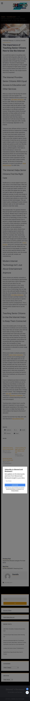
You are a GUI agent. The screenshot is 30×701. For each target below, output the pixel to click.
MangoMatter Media (18, 418)
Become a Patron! (7, 610)
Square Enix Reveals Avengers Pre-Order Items (14, 561)
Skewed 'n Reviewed (15, 689)
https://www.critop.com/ (15, 699)
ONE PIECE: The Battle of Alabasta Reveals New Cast (14, 629)
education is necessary (16, 395)
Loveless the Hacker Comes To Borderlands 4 (13, 648)
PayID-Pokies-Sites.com (8, 617)
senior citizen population (16, 355)
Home (3, 17)
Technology (11, 17)
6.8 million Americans (17, 295)
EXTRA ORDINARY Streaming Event (13, 568)
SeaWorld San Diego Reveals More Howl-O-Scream (13, 653)
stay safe (8, 393)
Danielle (23, 40)
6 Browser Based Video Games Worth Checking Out (14, 635)
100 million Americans (17, 99)
